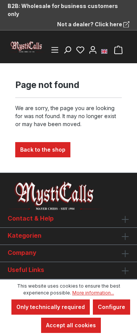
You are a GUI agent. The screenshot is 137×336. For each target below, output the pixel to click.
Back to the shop (42, 149)
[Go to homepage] (27, 47)
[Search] (67, 50)
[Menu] (55, 50)
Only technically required (50, 307)
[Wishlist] (80, 50)
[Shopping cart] (118, 50)
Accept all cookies (71, 325)
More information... (93, 293)
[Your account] (93, 50)
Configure (111, 307)
